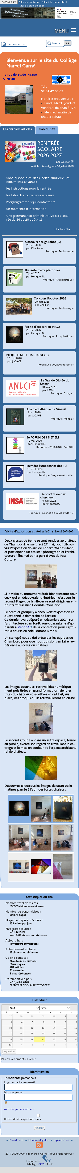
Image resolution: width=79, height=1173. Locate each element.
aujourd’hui (9, 1051)
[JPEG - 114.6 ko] (62, 878)
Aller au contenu (29, 2)
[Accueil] (39, 17)
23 (75, 1033)
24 (10, 1039)
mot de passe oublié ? (19, 1109)
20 (43, 1033)
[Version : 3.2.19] (47, 1161)
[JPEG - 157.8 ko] (62, 820)
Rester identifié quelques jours (22, 1119)
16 (75, 1028)
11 (21, 1028)
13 (43, 1028)
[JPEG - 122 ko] (41, 733)
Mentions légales (38, 1140)
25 (21, 1039)
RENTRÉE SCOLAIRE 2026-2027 (49, 149)
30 (43, 1016)
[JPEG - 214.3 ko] (19, 849)
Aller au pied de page (32, 5)
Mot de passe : (14, 1092)
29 (32, 1016)
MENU (61, 30)
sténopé (23, 627)
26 (32, 1039)
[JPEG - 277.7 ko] (41, 680)
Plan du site (16, 1140)
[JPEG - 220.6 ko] (41, 849)
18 (21, 1033)
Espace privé (62, 1140)
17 (10, 1033)
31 (54, 1016)
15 (64, 1028)
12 (32, 1028)
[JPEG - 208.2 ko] (41, 779)
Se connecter (16, 44)
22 (64, 1033)
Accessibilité (9, 2)
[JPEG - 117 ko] (19, 815)
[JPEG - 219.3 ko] (41, 587)
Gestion (65, 161)
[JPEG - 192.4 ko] (41, 820)
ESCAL (42, 1164)
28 (21, 1016)
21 (54, 1033)
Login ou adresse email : (20, 1082)
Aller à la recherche (53, 2)
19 (32, 1033)
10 (10, 1028)
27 (10, 1016)
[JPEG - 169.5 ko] (19, 872)
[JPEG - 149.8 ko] (41, 873)
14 (54, 1028)
